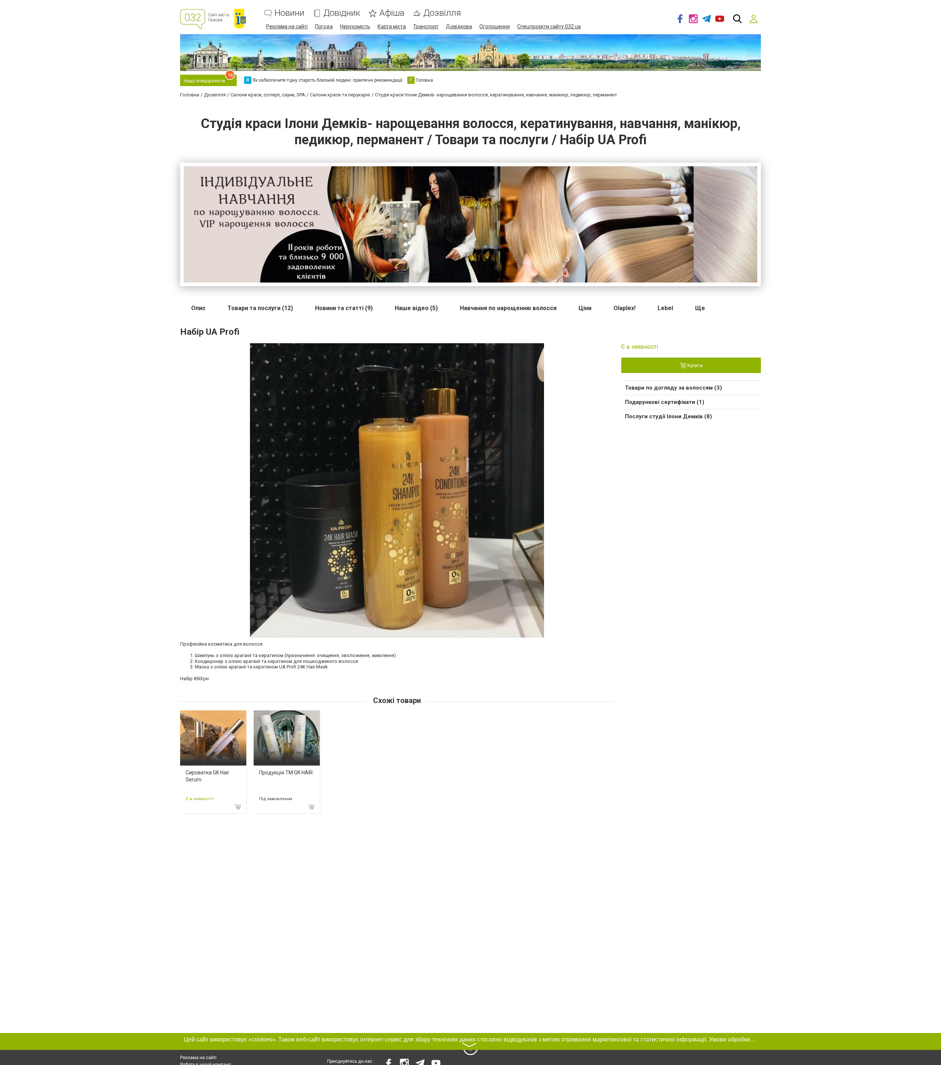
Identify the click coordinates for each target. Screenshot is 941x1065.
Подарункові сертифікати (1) (664, 402)
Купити (694, 365)
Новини (289, 13)
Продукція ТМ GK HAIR (286, 772)
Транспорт (426, 26)
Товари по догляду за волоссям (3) (673, 387)
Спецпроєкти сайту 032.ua (549, 26)
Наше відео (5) (416, 308)
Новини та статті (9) (344, 308)
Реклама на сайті (287, 26)
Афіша (391, 13)
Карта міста (392, 26)
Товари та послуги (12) (260, 308)
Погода (324, 26)
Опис (198, 308)
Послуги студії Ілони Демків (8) (668, 416)
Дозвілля (442, 13)
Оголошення (494, 26)
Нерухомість (355, 26)
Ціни (585, 308)
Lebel (665, 308)
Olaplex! (624, 308)
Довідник (341, 13)
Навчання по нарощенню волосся (508, 308)
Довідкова (459, 26)
